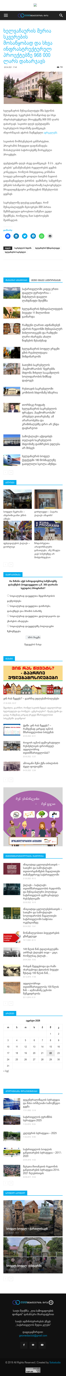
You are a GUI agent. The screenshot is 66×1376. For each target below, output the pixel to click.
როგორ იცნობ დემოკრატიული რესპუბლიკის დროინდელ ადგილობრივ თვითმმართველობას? (41, 748)
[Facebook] (23, 1345)
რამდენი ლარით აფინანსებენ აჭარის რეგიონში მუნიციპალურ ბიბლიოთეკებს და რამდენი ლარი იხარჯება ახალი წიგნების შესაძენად (42, 332)
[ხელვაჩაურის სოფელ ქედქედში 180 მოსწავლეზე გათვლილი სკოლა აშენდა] (11, 460)
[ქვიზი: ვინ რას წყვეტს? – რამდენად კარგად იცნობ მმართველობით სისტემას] (11, 729)
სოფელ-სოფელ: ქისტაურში (24, 1266)
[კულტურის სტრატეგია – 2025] (11, 1136)
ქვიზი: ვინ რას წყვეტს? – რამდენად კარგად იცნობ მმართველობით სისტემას (38, 729)
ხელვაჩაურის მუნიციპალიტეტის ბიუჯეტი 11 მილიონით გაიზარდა (42, 313)
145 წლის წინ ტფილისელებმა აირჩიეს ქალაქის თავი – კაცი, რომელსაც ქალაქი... (40, 952)
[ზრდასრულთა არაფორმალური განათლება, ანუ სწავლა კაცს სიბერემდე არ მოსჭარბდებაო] (48, 530)
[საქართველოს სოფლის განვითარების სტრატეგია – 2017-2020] (11, 1152)
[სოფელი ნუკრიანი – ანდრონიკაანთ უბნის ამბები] (17, 499)
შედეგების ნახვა (33, 644)
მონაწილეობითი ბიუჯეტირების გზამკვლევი (41, 934)
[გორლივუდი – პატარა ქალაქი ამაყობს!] (48, 499)
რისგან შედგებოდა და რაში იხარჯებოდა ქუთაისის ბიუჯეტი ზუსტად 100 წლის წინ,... (41, 969)
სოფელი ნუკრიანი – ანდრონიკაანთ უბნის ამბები (14, 515)
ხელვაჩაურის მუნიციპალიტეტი (47, 248)
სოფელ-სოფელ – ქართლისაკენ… (28, 1229)
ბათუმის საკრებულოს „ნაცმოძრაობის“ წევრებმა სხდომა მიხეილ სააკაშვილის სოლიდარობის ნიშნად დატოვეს (40, 372)
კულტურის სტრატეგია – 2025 (40, 1133)
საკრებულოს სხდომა (22, 248)
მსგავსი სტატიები (16, 280)
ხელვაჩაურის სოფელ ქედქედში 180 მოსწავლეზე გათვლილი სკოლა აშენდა (39, 460)
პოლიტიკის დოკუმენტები (21, 1091)
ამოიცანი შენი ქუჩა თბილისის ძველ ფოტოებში (40, 764)
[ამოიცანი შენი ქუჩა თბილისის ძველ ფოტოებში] (11, 766)
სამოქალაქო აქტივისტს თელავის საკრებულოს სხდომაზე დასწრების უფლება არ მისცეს (41, 442)
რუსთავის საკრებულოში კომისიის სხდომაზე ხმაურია (40, 391)
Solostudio (55, 1362)
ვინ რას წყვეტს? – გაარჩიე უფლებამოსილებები (31, 698)
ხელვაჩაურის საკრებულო (15, 252)
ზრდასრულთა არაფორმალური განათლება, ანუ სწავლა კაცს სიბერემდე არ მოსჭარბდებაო (47, 550)
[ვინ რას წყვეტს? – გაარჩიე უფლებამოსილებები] (33, 680)
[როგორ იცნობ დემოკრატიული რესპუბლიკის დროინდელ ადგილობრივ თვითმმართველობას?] (11, 745)
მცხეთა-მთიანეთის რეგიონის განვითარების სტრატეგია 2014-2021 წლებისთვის (41, 1170)
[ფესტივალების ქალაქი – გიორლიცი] (17, 530)
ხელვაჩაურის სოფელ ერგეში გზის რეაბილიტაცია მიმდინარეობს (41, 352)
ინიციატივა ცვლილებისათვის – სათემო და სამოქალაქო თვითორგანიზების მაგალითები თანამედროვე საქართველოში (41, 870)
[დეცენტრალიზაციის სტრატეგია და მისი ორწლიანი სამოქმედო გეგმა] (11, 1104)
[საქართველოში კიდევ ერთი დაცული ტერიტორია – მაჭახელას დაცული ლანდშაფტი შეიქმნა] (11, 293)
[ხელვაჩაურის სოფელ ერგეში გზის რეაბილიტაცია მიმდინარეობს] (11, 352)
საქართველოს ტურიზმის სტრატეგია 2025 (37, 1118)
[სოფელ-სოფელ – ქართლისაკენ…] (33, 1218)
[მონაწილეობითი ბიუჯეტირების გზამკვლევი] (11, 937)
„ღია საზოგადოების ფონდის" (32, 1312)
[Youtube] (42, 1345)
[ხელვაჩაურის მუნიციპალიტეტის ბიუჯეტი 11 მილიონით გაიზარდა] (11, 313)
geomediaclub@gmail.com (33, 1335)
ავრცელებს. (51, 133)
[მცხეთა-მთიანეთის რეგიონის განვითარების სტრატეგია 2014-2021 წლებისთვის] (11, 1170)
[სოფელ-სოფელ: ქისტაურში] (33, 1255)
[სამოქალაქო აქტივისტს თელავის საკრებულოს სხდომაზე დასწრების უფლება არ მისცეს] (11, 440)
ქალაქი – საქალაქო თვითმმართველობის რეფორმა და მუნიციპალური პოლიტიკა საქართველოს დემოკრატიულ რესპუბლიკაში (42, 891)
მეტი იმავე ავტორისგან (46, 280)
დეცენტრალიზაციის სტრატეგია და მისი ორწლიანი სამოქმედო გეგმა (41, 1103)
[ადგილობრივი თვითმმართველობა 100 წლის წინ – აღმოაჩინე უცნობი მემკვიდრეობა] (11, 987)
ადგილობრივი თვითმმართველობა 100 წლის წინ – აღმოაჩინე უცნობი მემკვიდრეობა (41, 988)
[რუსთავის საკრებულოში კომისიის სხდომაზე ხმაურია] (11, 391)
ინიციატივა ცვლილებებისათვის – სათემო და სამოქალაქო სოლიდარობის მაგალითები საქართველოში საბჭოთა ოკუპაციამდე (42, 915)
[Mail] (33, 1345)
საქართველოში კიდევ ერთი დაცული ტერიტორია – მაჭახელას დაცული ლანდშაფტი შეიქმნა (40, 295)
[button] (61, 15)
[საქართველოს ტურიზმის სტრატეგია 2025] (11, 1120)
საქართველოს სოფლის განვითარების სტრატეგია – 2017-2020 (42, 1153)
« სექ (6, 1071)
